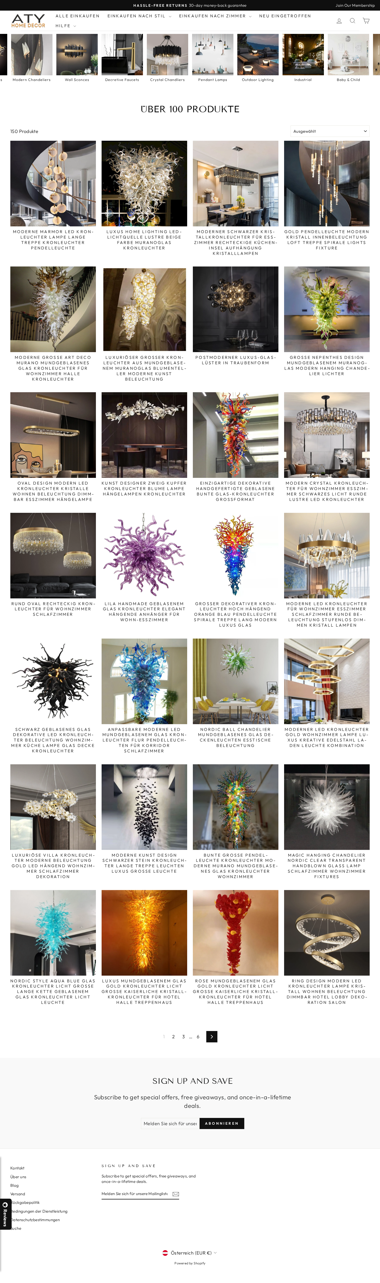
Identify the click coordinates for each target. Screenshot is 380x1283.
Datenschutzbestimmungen (35, 1219)
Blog (14, 1185)
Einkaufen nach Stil (138, 15)
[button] (379, 1282)
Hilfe (64, 25)
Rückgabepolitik (25, 1202)
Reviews (5, 1218)
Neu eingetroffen (285, 15)
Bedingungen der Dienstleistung (39, 1211)
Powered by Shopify (189, 1263)
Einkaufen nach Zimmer (213, 15)
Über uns (18, 1176)
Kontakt (17, 1168)
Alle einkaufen (78, 15)
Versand (17, 1193)
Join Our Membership (355, 5)
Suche (15, 1228)
